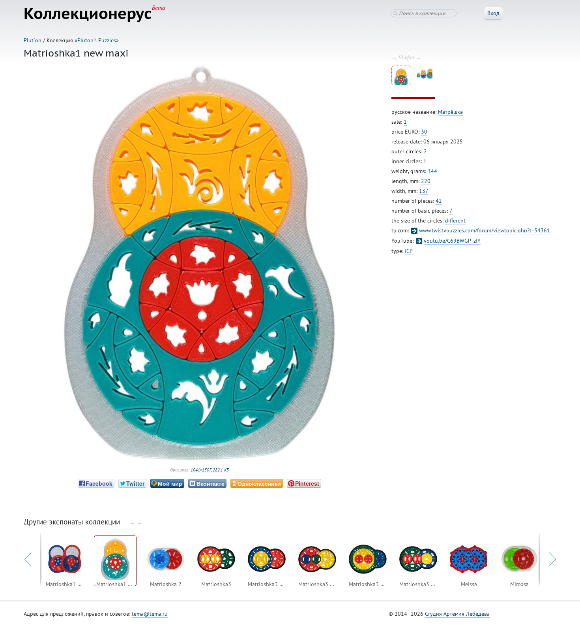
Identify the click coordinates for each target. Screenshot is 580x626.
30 (424, 131)
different (455, 220)
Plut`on (32, 40)
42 (439, 200)
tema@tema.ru (150, 613)
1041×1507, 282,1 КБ (210, 470)
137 (423, 190)
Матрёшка (450, 111)
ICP (409, 251)
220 (425, 181)
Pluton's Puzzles (96, 40)
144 (432, 171)
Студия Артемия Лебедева (457, 613)
